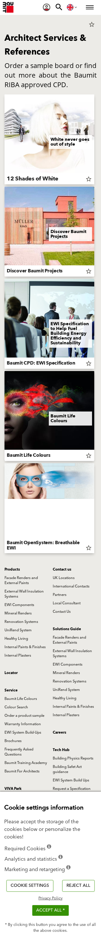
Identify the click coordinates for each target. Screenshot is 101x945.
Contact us (62, 569)
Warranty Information (22, 724)
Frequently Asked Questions (18, 752)
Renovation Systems (21, 622)
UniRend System (18, 630)
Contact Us (62, 612)
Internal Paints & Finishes (25, 647)
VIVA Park (13, 789)
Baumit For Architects (22, 771)
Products (12, 569)
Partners (59, 595)
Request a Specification (72, 789)
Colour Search (16, 707)
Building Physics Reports (73, 758)
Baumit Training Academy (25, 763)
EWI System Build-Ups (22, 732)
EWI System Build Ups (71, 780)
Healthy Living (16, 639)
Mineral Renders (18, 613)
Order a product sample (24, 716)
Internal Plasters (17, 655)
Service (11, 690)
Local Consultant (67, 603)
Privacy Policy (50, 898)
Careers (59, 732)
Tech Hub (61, 750)
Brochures (13, 741)
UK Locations (64, 578)
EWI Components (19, 605)
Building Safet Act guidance (67, 769)
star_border (91, 24)
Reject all (78, 885)
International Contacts (71, 586)
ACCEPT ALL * (50, 910)
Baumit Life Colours (20, 699)
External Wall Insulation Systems (24, 594)
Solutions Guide (67, 629)
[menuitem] (46, 7)
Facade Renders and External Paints (21, 580)
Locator (11, 673)
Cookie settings (30, 885)
